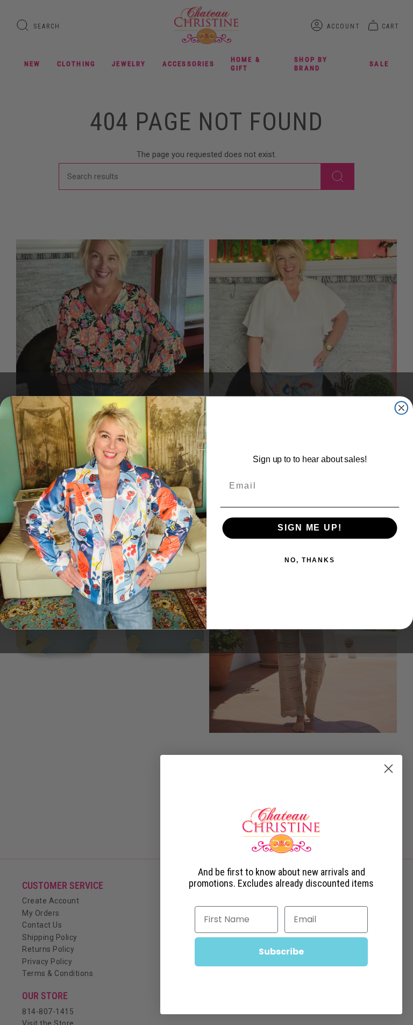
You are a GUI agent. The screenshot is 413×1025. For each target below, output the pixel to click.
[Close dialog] (401, 407)
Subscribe (281, 951)
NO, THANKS (309, 560)
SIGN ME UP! (309, 528)
